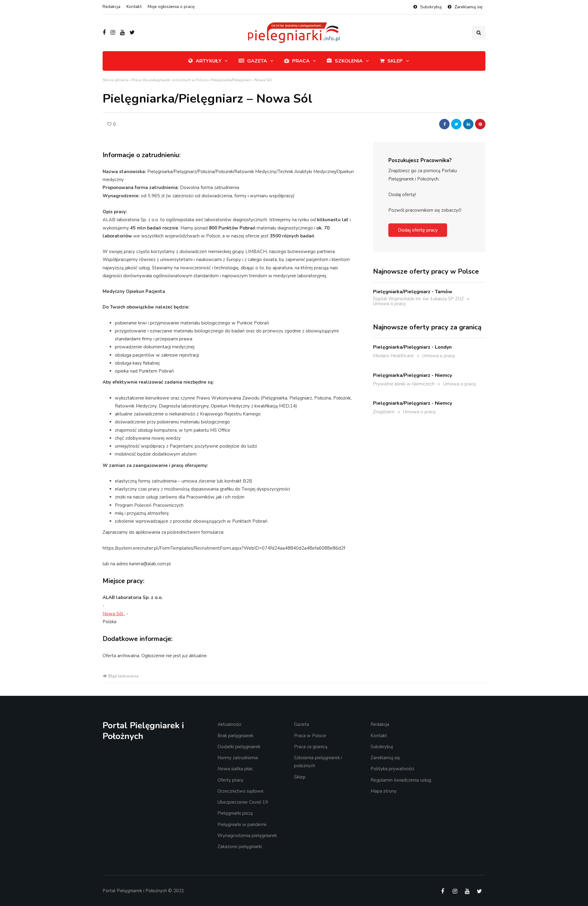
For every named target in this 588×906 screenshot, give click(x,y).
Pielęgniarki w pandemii (241, 824)
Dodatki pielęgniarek (238, 747)
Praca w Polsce (310, 736)
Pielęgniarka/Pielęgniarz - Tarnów (412, 291)
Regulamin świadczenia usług (401, 780)
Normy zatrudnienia (237, 758)
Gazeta (257, 61)
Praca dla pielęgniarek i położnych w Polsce (169, 80)
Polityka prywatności (392, 769)
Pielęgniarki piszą (235, 813)
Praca (301, 61)
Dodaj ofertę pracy (418, 230)
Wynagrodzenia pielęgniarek (247, 835)
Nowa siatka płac (235, 769)
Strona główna (115, 80)
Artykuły (208, 61)
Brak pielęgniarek (235, 736)
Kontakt (133, 6)
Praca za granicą (310, 747)
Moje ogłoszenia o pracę (171, 6)
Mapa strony (384, 791)
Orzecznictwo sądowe (240, 791)
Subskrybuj (431, 7)
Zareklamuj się (468, 7)
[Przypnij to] (480, 124)
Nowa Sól (113, 614)
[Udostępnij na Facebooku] (444, 124)
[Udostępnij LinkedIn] (468, 124)
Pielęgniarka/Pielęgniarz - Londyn (412, 347)
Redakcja (111, 6)
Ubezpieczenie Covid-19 (242, 802)
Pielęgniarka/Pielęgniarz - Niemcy (412, 375)
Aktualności (229, 724)
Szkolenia (349, 61)
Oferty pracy (230, 780)
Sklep (395, 61)
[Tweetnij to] (456, 124)
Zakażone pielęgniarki (239, 846)
